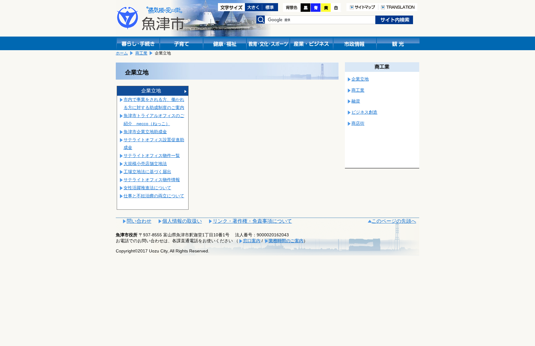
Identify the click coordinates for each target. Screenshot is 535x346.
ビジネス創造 (364, 112)
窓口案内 (251, 240)
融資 (355, 101)
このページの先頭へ (394, 221)
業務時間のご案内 (286, 240)
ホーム (122, 53)
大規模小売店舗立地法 (145, 163)
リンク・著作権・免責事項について (252, 221)
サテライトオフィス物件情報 (152, 179)
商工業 (141, 53)
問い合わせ (139, 221)
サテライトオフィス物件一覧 (152, 155)
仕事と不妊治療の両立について (154, 195)
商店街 (357, 123)
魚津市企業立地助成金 (145, 131)
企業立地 (151, 90)
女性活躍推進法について (147, 187)
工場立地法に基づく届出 (147, 171)
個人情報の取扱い (182, 221)
